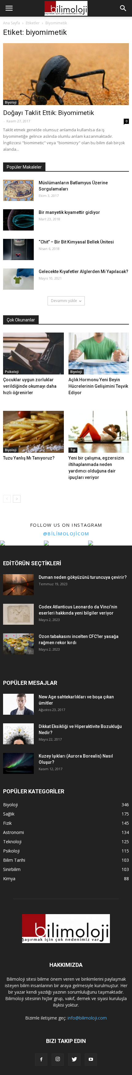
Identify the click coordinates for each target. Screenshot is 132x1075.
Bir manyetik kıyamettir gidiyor (69, 212)
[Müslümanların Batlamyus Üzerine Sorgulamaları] (18, 190)
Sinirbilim (12, 869)
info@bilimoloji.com (87, 1018)
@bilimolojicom (66, 533)
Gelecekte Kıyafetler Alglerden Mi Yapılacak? (83, 271)
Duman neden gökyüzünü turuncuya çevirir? (83, 577)
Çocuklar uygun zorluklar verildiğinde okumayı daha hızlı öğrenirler (29, 386)
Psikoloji (12, 372)
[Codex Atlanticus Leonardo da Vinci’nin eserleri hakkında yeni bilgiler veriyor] (18, 614)
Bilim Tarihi (14, 860)
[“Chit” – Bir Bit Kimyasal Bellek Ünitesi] (18, 249)
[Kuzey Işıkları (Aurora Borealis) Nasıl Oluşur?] (18, 763)
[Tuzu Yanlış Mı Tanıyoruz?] (33, 432)
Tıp (73, 450)
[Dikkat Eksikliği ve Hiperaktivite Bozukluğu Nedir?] (18, 734)
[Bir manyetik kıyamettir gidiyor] (18, 220)
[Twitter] (74, 1059)
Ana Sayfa (11, 23)
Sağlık (8, 814)
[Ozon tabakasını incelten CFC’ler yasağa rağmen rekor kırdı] (18, 644)
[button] (123, 8)
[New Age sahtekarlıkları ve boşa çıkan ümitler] (18, 704)
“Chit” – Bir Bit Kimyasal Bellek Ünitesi (76, 241)
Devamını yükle (64, 300)
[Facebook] (41, 1059)
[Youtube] (91, 1059)
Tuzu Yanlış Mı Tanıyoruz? (29, 458)
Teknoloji (12, 841)
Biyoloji (11, 102)
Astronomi (13, 832)
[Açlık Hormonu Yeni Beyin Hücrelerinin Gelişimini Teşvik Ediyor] (98, 353)
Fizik (7, 823)
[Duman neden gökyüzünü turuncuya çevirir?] (18, 584)
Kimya (9, 878)
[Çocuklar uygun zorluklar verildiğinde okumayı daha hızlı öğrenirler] (33, 353)
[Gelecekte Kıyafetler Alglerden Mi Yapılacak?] (18, 279)
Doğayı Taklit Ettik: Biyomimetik (48, 112)
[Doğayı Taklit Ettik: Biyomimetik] (66, 74)
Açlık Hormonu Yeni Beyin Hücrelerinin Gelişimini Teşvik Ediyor (98, 386)
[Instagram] (58, 1059)
